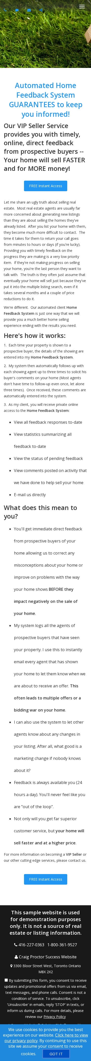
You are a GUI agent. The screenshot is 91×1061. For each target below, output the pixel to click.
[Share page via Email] (41, 10)
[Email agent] (29, 10)
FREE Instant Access (45, 185)
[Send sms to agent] (17, 10)
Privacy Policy (54, 1016)
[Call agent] (6, 10)
